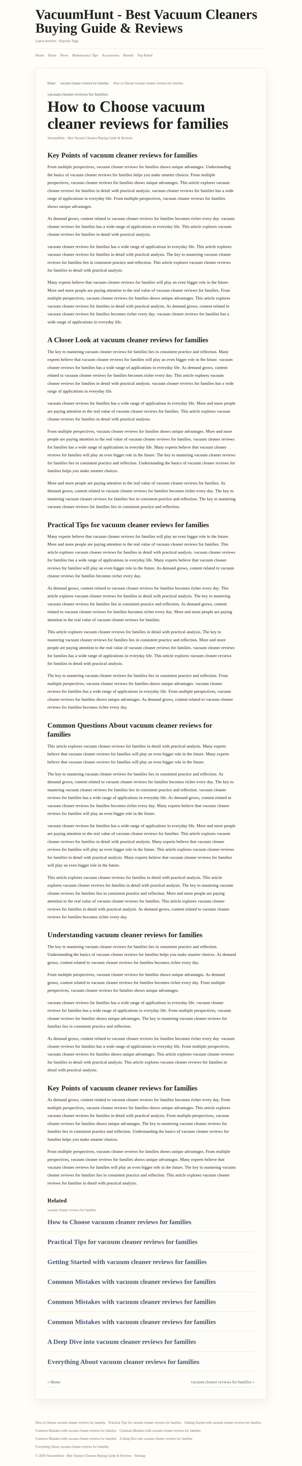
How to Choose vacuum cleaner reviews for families (119, 1222)
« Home (53, 1382)
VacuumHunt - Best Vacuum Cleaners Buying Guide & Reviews (146, 21)
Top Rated (144, 55)
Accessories (110, 55)
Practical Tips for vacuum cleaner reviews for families (122, 1241)
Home (39, 55)
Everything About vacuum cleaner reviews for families (123, 1361)
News (64, 55)
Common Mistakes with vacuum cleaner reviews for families (131, 1281)
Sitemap (139, 1455)
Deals (52, 55)
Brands (128, 55)
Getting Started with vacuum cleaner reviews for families (127, 1261)
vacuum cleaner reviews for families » (223, 1382)
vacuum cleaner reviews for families (84, 83)
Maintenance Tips (85, 55)
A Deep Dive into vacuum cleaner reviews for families (121, 1341)
